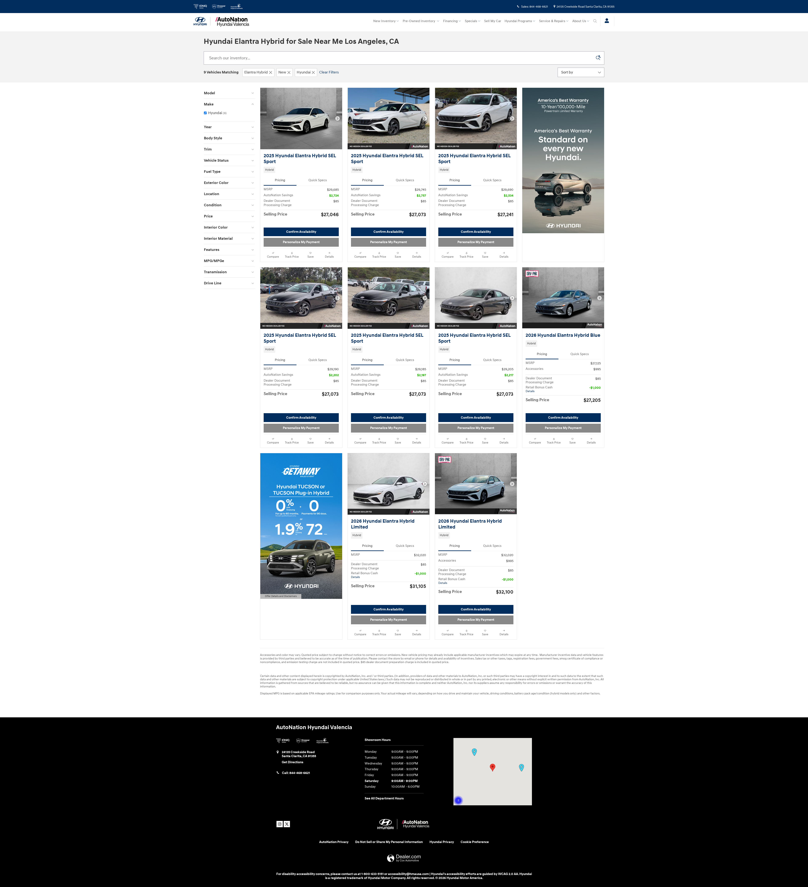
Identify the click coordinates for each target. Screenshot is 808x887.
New (282, 72)
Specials (471, 21)
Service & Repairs (552, 21)
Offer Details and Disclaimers (280, 597)
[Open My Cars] (606, 21)
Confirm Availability (301, 232)
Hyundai (304, 72)
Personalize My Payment (301, 242)
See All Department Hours (384, 798)
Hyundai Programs (518, 21)
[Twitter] (287, 824)
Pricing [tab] (280, 180)
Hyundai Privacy (441, 842)
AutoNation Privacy (333, 842)
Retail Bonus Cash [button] (539, 389)
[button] (301, 170)
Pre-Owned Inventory (419, 21)
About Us (579, 21)
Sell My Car (492, 21)
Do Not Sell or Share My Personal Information (389, 842)
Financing (450, 21)
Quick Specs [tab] (317, 180)
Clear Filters (329, 72)
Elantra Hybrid (256, 72)
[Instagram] (279, 824)
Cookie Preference (475, 842)
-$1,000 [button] (595, 388)
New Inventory (384, 21)
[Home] (202, 21)
